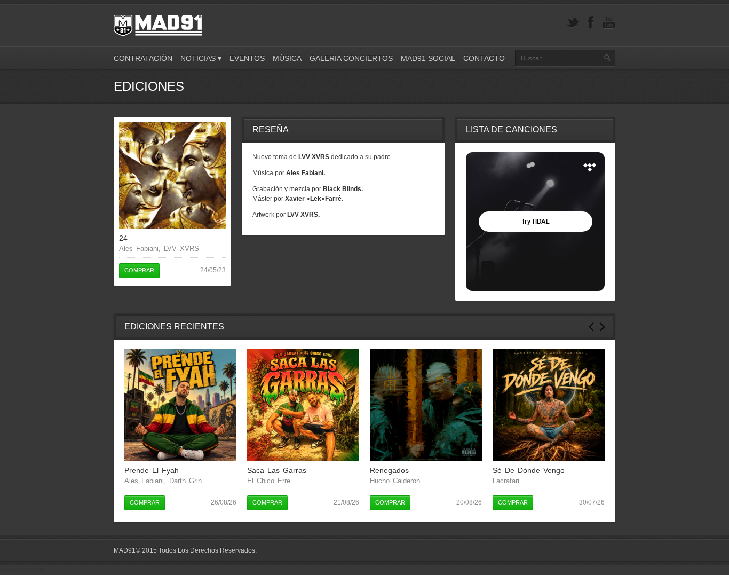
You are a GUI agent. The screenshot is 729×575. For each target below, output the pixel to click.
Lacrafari (506, 481)
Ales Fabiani (139, 249)
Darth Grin (185, 481)
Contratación (143, 58)
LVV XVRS (181, 249)
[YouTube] (609, 22)
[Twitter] (572, 22)
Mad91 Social (428, 58)
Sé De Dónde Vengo (529, 470)
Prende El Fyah (151, 470)
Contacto (484, 58)
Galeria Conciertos (351, 58)
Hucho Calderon (395, 481)
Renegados (389, 470)
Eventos (247, 58)
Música (287, 58)
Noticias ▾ (200, 58)
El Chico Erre (268, 481)
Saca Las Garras (276, 470)
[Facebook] (590, 22)
